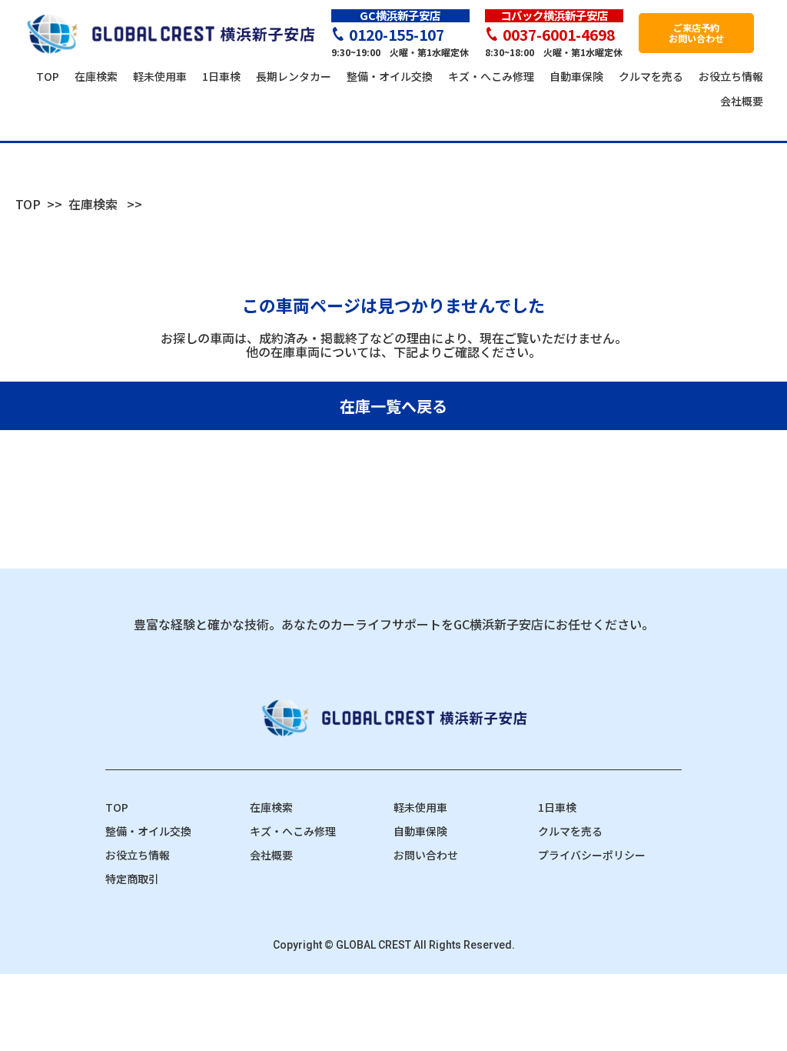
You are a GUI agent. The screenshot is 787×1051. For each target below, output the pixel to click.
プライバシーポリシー (592, 854)
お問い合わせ (426, 854)
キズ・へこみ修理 (293, 831)
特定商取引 (132, 878)
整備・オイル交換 (148, 831)
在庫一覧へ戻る (393, 406)
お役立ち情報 (137, 854)
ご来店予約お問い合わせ (696, 33)
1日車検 (557, 807)
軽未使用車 (420, 807)
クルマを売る (570, 831)
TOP (28, 204)
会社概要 (271, 854)
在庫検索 (93, 204)
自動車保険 (420, 831)
